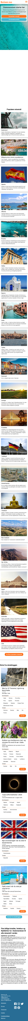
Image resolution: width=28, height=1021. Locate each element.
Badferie (5, 908)
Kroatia (14, 898)
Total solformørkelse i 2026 (12, 795)
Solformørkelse (7, 812)
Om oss (3, 1006)
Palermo (11, 751)
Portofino (17, 698)
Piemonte (18, 754)
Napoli (17, 751)
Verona (10, 698)
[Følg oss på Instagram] (19, 1004)
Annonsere (3, 1003)
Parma (5, 754)
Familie (12, 908)
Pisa (4, 700)
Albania (11, 901)
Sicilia (4, 756)
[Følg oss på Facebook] (15, 1004)
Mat (18, 710)
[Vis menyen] (26, 2)
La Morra (22, 759)
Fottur (5, 712)
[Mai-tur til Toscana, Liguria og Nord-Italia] (14, 677)
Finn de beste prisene (14, 19)
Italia (4, 698)
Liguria (10, 700)
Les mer (23, 715)
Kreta (10, 903)
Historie (5, 710)
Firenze (11, 754)
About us (3, 1018)
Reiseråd (5, 858)
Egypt (4, 901)
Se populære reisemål (14, 16)
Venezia (13, 703)
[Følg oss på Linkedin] (15, 1008)
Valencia (5, 805)
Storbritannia (6, 853)
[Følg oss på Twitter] (22, 1004)
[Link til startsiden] (6, 2)
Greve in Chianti (7, 759)
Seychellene (6, 898)
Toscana (17, 700)
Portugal (12, 802)
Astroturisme (13, 809)
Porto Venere (19, 756)
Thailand (14, 896)
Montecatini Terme (8, 705)
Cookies (3, 1013)
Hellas (5, 903)
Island (18, 802)
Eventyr (12, 710)
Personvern (3, 1009)
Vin (22, 710)
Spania (5, 802)
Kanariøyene (6, 896)
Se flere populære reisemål (14, 654)
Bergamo (5, 703)
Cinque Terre (21, 703)
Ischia (15, 759)
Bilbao (12, 805)
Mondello (5, 761)
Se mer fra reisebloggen (14, 917)
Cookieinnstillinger (5, 1016)
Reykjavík (18, 805)
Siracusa (13, 761)
